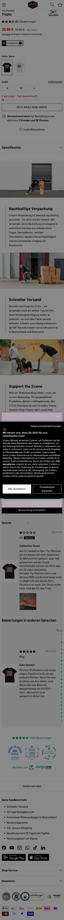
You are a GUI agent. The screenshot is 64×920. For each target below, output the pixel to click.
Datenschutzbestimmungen (46, 426)
